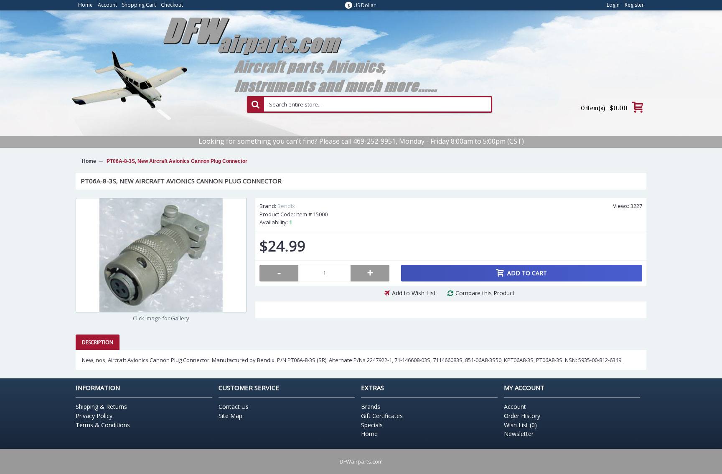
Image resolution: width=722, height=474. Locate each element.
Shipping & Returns (101, 407)
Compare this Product (485, 293)
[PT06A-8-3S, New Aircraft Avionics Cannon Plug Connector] (161, 255)
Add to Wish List (414, 293)
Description (97, 342)
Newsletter (519, 434)
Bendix (286, 206)
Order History (522, 416)
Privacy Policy (94, 416)
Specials (372, 425)
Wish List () (520, 425)
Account (515, 407)
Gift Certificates (382, 416)
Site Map (230, 416)
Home (369, 434)
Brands (370, 407)
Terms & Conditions (103, 425)
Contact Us (234, 407)
